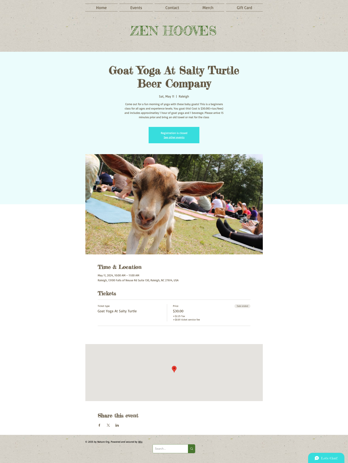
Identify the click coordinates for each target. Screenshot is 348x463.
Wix (140, 441)
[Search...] (191, 448)
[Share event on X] (108, 425)
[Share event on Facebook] (99, 425)
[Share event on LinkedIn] (117, 425)
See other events (174, 137)
